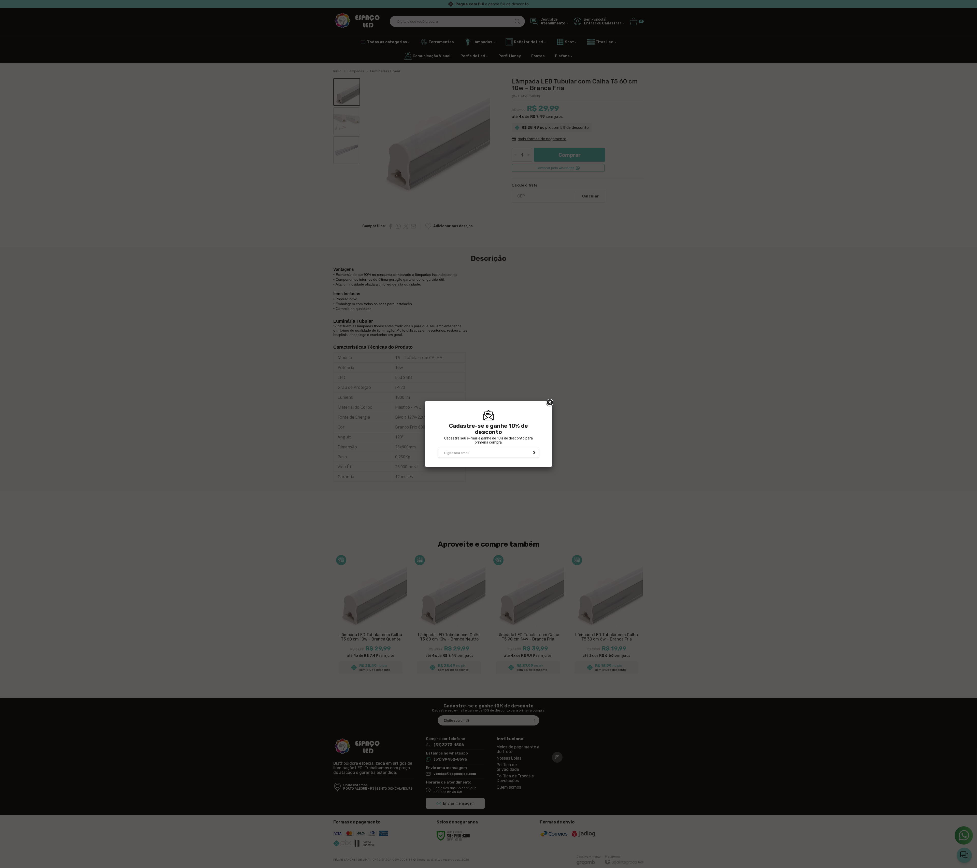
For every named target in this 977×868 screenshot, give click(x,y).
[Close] (549, 402)
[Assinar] (534, 453)
